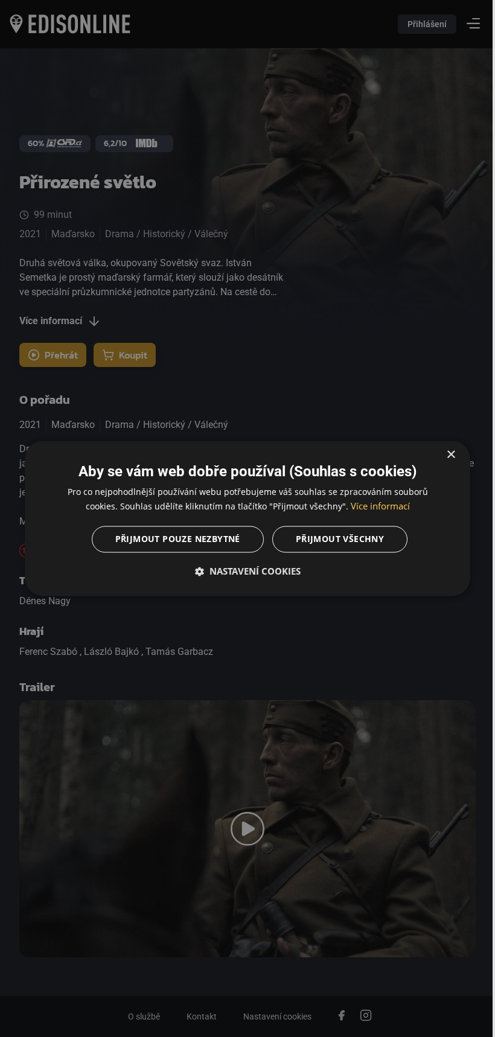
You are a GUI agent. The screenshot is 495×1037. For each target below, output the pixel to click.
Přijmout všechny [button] (335, 539)
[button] (243, 571)
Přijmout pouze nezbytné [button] (172, 539)
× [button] (442, 454)
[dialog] (243, 518)
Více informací (375, 506)
